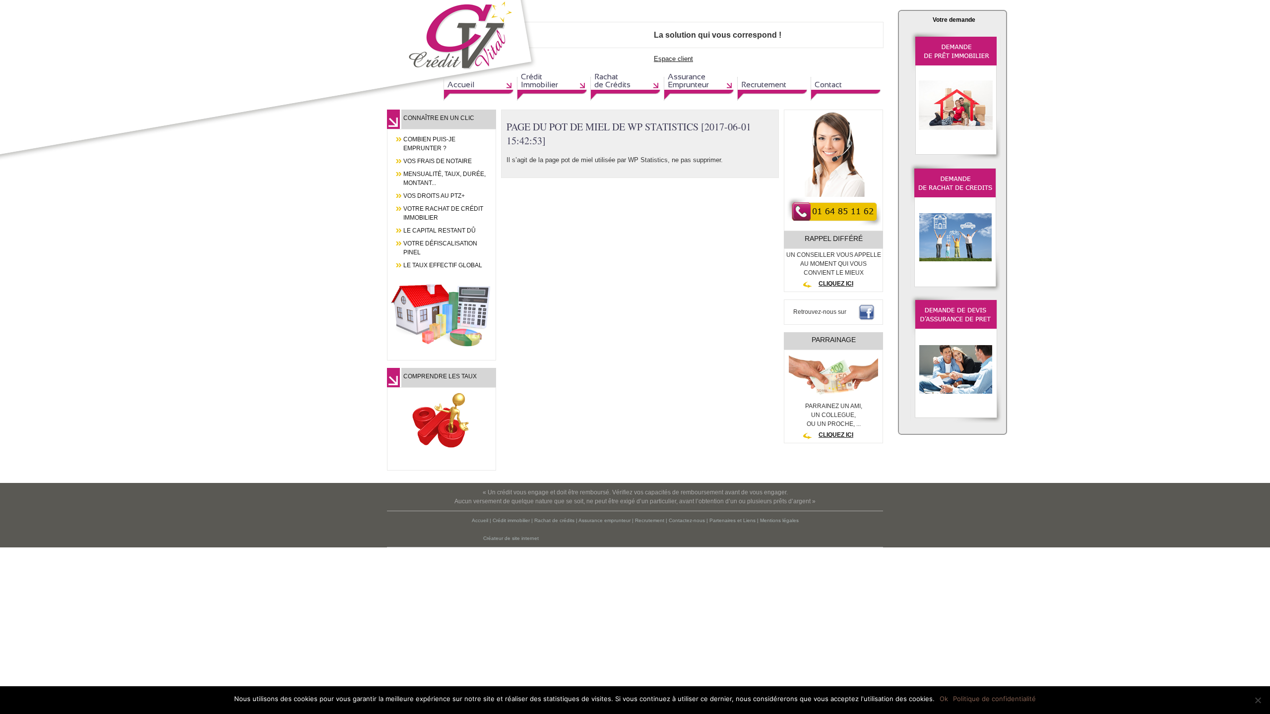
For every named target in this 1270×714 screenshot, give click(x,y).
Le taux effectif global (442, 265)
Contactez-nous (687, 520)
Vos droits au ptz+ (434, 195)
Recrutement (763, 84)
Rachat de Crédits (612, 80)
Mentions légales (779, 520)
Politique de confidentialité (994, 699)
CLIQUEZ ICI (836, 283)
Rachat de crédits (554, 520)
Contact (828, 84)
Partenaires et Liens (732, 520)
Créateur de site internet (511, 538)
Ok (944, 699)
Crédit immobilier (511, 520)
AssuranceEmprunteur (688, 80)
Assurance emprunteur (604, 520)
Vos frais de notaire (437, 161)
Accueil (460, 84)
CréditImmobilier (539, 80)
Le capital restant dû (439, 230)
